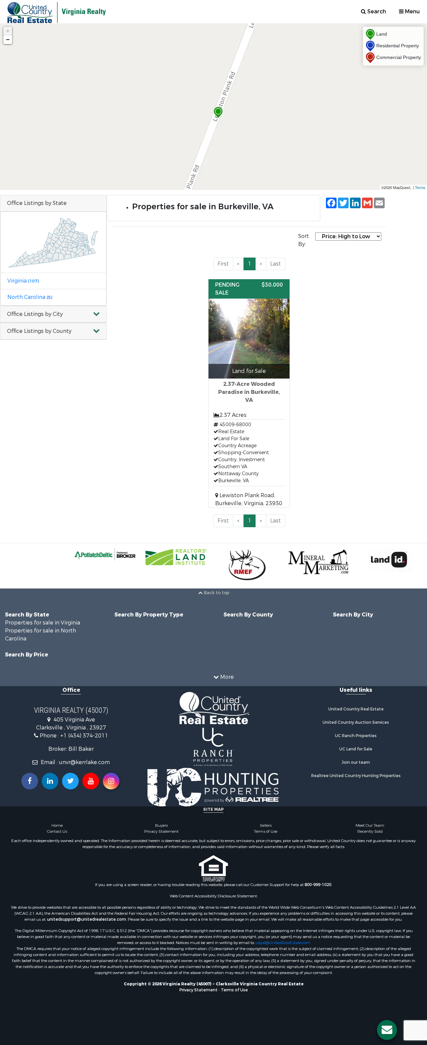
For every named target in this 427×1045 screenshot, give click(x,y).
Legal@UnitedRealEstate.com (283, 942)
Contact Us (57, 831)
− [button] (8, 39)
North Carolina (29, 297)
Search (376, 11)
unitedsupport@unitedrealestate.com (86, 919)
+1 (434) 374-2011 (84, 735)
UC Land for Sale (355, 749)
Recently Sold (370, 831)
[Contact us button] (387, 1030)
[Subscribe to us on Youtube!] (90, 781)
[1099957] (218, 112)
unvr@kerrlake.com (84, 762)
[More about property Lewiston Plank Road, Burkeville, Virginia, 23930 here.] (248, 393)
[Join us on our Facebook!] (29, 781)
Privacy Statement (161, 831)
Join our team (356, 762)
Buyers (161, 825)
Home (57, 825)
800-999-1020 (318, 884)
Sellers (266, 825)
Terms (420, 187)
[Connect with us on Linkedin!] (50, 781)
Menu (412, 11)
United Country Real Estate (356, 709)
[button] (53, 314)
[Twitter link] (70, 781)
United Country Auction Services (356, 722)
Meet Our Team (370, 825)
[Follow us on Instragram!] (111, 781)
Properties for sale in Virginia (42, 622)
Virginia (23, 280)
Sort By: (303, 240)
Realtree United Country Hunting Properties (356, 775)
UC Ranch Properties (356, 735)
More (226, 676)
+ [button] (8, 30)
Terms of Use (265, 831)
